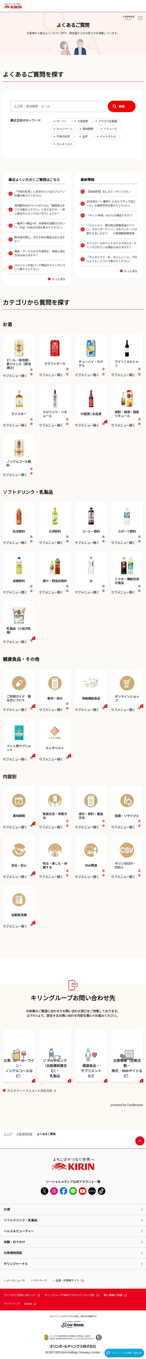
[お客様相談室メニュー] (140, 18)
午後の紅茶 (63, 136)
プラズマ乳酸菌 (107, 121)
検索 (122, 106)
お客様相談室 (24, 1134)
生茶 (85, 136)
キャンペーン (64, 128)
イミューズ (110, 128)
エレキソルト (65, 144)
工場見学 (83, 121)
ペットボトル (108, 136)
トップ (8, 1134)
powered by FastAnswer (127, 1105)
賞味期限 (88, 128)
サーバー (62, 121)
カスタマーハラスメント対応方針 (31, 1091)
